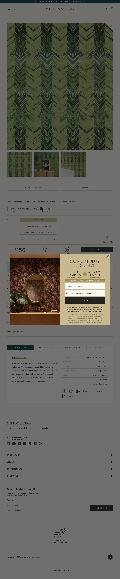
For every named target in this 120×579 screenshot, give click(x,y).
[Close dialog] (107, 256)
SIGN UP (85, 300)
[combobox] (69, 293)
